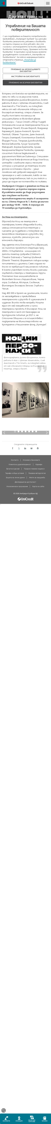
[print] (37, 448)
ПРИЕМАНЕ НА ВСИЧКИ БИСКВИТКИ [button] (25, 82)
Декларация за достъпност (25, 482)
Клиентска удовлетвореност (20, 464)
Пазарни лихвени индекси (34, 469)
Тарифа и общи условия (14, 473)
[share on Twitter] (19, 448)
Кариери (39, 464)
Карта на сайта (38, 486)
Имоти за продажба (37, 478)
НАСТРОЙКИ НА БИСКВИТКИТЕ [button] (25, 76)
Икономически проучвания (17, 486)
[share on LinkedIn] (25, 448)
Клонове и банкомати (31, 460)
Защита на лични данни (15, 478)
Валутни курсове (12, 469)
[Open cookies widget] (3, 1111)
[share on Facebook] (12, 448)
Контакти (14, 460)
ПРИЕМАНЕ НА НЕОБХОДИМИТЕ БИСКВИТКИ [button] (25, 70)
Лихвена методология (37, 473)
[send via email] (31, 448)
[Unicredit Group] (25, 499)
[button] (47, 3)
